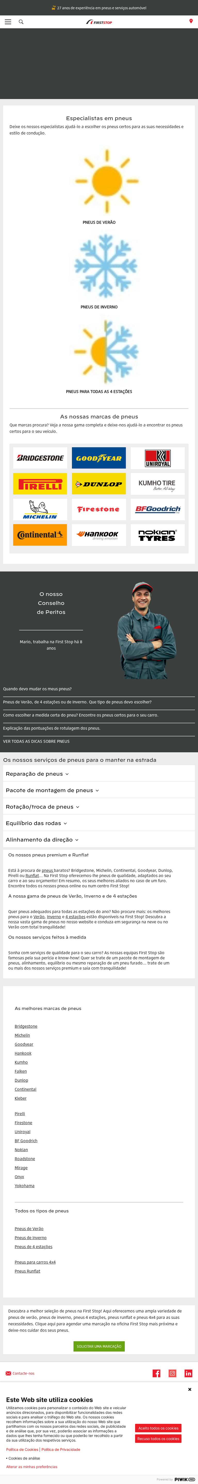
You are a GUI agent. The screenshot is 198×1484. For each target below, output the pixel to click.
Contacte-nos (23, 1373)
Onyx (19, 1176)
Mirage (21, 1167)
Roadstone (25, 1158)
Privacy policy (77, 1467)
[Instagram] (171, 1373)
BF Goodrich (26, 1140)
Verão (39, 916)
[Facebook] (155, 1373)
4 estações (75, 916)
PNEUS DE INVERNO (99, 306)
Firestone (23, 1122)
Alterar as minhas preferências (31, 1467)
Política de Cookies (22, 1449)
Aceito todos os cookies (158, 1428)
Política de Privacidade (61, 1449)
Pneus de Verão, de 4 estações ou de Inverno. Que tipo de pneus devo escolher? (77, 701)
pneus (47, 870)
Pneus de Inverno (31, 1237)
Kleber (21, 1098)
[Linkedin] (187, 1373)
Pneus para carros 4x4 (35, 1262)
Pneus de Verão (29, 1228)
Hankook (23, 1053)
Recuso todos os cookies (158, 1438)
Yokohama (25, 1185)
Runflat (32, 875)
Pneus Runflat (27, 1271)
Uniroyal (22, 1131)
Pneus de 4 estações (33, 1246)
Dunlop (21, 1080)
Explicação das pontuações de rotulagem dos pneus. (52, 728)
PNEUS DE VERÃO (99, 222)
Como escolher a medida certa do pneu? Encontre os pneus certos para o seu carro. (81, 715)
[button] (21, 22)
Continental (25, 1089)
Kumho (21, 1062)
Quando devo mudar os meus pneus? (37, 688)
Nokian (21, 1149)
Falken (21, 1071)
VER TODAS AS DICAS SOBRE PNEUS (36, 741)
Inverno (54, 916)
